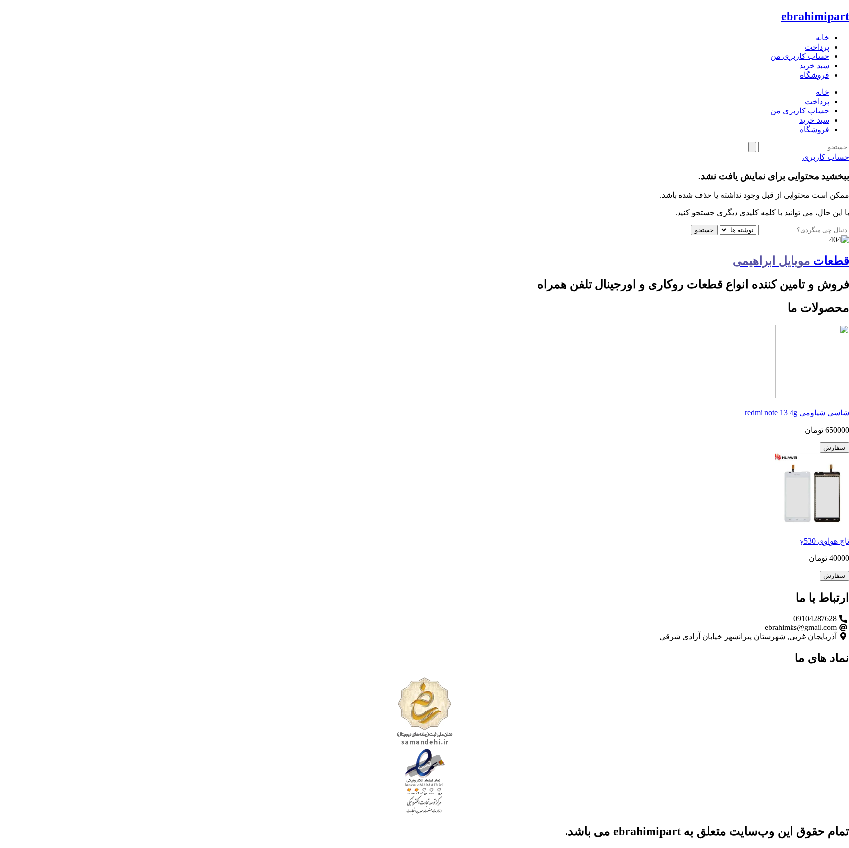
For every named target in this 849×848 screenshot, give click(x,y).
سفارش (834, 447)
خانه (822, 37)
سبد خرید (814, 65)
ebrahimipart (815, 16)
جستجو (704, 230)
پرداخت (817, 47)
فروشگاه (814, 75)
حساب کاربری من (799, 56)
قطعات (791, 260)
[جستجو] (752, 147)
